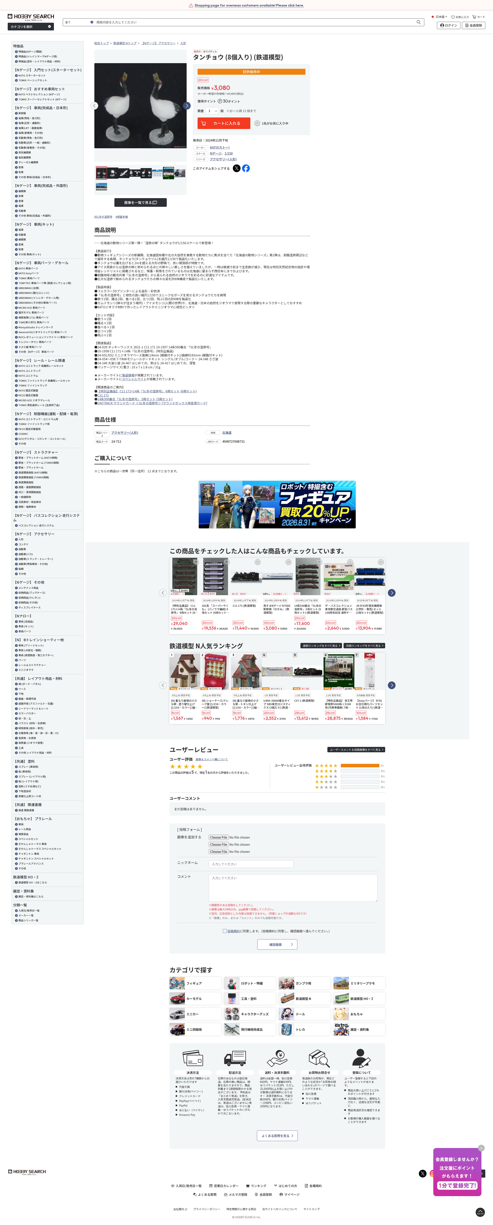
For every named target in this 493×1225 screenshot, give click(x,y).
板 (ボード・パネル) (29, 684)
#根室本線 (122, 217)
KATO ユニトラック (29, 371)
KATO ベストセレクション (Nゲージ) (39, 94)
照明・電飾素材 (27, 507)
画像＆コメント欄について (212, 759)
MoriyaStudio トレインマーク (35, 327)
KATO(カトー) (220, 147)
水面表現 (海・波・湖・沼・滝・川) (38, 733)
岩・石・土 (24, 718)
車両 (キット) (26, 626)
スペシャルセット (28, 839)
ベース (22, 689)
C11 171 (103, 395)
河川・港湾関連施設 (29, 492)
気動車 (22, 211)
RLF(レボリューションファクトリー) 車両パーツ (45, 337)
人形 (20, 539)
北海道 (226, 432)
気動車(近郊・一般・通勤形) (34, 142)
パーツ (22, 660)
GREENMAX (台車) (28, 288)
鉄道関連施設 (26, 482)
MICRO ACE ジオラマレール (34, 400)
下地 (20, 693)
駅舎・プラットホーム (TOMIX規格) (38, 462)
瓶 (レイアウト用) (28, 781)
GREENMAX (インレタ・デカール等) (38, 298)
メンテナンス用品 (28, 588)
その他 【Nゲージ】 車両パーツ (36, 352)
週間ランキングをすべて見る (320, 646)
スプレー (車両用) (28, 766)
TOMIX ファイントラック (32, 385)
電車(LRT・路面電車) (30, 128)
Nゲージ (215, 153)
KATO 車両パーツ (28, 268)
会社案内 (178, 1209)
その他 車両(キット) (29, 254)
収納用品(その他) (28, 602)
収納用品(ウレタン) (29, 597)
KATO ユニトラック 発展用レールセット (41, 366)
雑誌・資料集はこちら (31, 896)
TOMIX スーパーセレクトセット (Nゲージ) (42, 99)
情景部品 (23, 834)
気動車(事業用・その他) (31, 147)
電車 (20, 206)
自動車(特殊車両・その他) (33, 564)
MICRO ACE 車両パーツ (31, 307)
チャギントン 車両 (28, 853)
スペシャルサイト (134, 379)
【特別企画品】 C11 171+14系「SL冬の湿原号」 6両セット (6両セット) (147, 391)
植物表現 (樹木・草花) (31, 728)
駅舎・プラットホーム (31, 467)
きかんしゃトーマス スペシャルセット (39, 848)
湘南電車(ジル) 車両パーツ (33, 317)
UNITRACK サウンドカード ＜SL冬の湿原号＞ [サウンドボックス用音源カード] (152, 403)
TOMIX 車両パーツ (29, 278)
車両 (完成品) (26, 621)
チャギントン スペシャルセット (36, 858)
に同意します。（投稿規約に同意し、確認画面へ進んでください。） (279, 931)
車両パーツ (24, 631)
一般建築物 (24, 497)
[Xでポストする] (237, 168)
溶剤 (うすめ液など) (29, 786)
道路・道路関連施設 (29, 487)
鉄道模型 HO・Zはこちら (32, 882)
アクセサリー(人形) (223, 159)
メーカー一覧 (26, 915)
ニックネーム (187, 862)
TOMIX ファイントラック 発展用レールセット (44, 380)
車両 (20, 824)
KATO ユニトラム (28, 375)
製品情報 (128, 375)
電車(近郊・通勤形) (29, 123)
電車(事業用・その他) (30, 133)
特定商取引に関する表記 (241, 1209)
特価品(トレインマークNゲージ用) (37, 56)
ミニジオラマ (26, 670)
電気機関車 (24, 157)
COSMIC (23, 434)
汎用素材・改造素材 (29, 502)
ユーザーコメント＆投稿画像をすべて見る (355, 750)
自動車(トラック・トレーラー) (35, 559)
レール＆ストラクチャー (32, 665)
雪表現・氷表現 (27, 738)
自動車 (22, 549)
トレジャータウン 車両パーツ (34, 342)
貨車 (20, 172)
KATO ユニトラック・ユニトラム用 (38, 419)
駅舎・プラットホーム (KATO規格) (38, 457)
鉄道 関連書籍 (26, 810)
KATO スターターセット (32, 75)
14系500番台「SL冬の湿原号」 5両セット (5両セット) (135, 399)
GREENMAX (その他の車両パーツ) (37, 302)
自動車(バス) (25, 554)
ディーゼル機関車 (28, 162)
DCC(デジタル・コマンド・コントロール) (41, 439)
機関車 (22, 191)
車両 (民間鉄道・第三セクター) (35, 655)
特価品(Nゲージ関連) (30, 51)
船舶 (20, 569)
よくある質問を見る (275, 1135)
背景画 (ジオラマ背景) (31, 743)
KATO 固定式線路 (28, 390)
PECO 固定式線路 (28, 395)
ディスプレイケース (29, 607)
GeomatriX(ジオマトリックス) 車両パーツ (42, 332)
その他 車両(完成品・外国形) (34, 215)
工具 (20, 748)
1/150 (229, 153)
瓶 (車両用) (24, 771)
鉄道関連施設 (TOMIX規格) (33, 477)
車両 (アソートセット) (31, 645)
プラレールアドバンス (31, 863)
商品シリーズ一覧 (28, 920)
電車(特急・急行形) (29, 118)
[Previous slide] (94, 106)
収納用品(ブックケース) (31, 592)
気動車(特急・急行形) (30, 138)
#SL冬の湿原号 (103, 217)
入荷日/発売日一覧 (28, 910)
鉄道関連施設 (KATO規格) (33, 472)
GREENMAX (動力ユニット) (33, 293)
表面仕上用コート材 (29, 796)
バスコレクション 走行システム (36, 525)
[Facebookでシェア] (246, 168)
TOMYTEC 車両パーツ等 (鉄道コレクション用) (44, 283)
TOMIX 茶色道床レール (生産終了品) (39, 405)
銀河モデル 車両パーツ (31, 312)
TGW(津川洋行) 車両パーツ (33, 322)
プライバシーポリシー (206, 1209)
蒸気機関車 (24, 152)
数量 (201, 111)
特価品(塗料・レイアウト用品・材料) (39, 61)
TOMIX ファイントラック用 (34, 424)
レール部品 (24, 829)
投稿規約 (233, 931)
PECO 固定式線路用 (29, 429)
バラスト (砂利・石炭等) (32, 723)
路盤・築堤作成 (27, 698)
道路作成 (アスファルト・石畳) (36, 703)
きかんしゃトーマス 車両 (32, 844)
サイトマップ (312, 1209)
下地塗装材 (24, 791)
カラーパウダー (27, 713)
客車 (20, 167)
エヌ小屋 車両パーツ (30, 347)
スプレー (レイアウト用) (32, 776)
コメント (184, 876)
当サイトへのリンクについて (279, 1209)
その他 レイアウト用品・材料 (35, 752)
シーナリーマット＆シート (33, 708)
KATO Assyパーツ (28, 273)
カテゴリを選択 (21, 26)
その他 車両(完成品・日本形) (34, 177)
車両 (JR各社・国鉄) (29, 650)
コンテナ (23, 544)
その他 (22, 443)
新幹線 (22, 113)
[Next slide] (187, 106)
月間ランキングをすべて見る (363, 646)
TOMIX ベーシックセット (32, 80)
